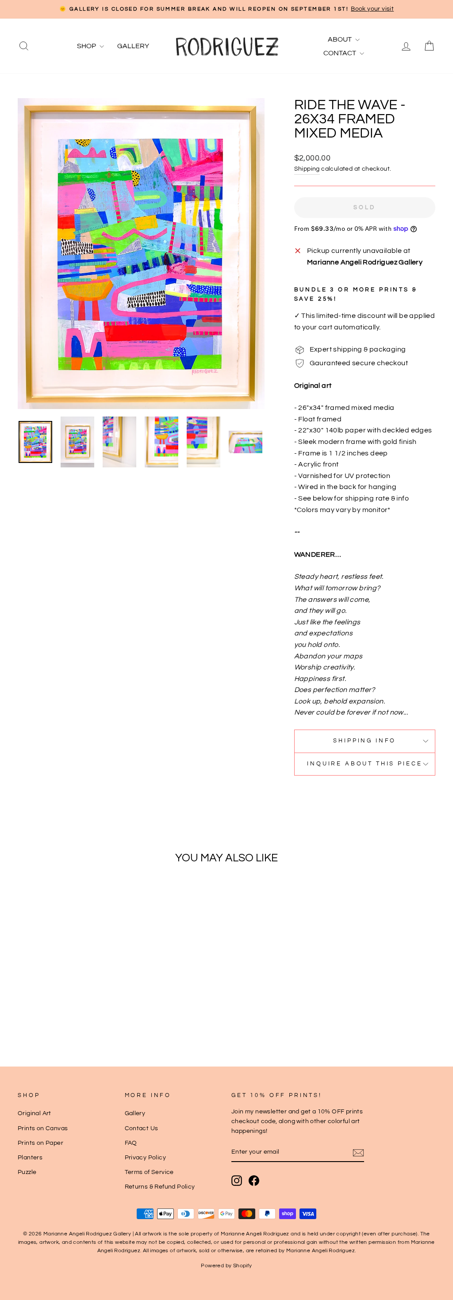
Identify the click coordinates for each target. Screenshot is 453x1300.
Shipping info (364, 741)
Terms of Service (149, 1172)
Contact (340, 53)
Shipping (307, 169)
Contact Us (141, 1128)
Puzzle (27, 1172)
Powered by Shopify (226, 1266)
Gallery (133, 46)
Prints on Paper (40, 1143)
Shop (87, 46)
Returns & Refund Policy (160, 1187)
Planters (30, 1158)
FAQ (131, 1143)
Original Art (34, 1113)
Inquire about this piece (364, 764)
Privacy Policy (145, 1158)
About (340, 39)
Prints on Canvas (43, 1128)
